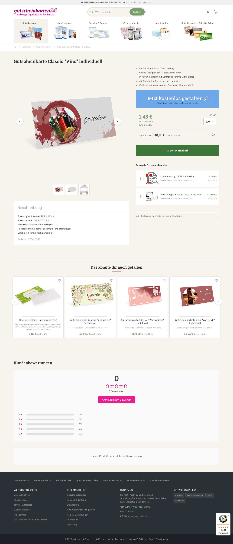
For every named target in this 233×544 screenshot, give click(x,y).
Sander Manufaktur (159, 480)
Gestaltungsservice (76, 494)
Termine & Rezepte (23, 504)
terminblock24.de (42, 480)
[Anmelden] (208, 12)
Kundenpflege (21, 499)
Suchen (137, 11)
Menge (212, 115)
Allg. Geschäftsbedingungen (81, 509)
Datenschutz (73, 504)
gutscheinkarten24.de (87, 480)
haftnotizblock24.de (112, 480)
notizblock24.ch (63, 480)
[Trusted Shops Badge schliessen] (228, 515)
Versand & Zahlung (76, 499)
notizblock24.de (21, 480)
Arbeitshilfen (20, 514)
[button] (31, 32)
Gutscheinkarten (44, 47)
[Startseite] (15, 47)
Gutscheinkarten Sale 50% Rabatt (30, 519)
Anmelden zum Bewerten (116, 400)
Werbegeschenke (22, 509)
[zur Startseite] (35, 12)
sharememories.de (136, 480)
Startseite (26, 47)
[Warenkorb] (215, 12)
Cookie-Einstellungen (77, 514)
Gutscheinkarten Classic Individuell (74, 47)
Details (212, 180)
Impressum (72, 519)
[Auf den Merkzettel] (59, 280)
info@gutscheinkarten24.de (133, 516)
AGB (98, 539)
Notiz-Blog (72, 524)
